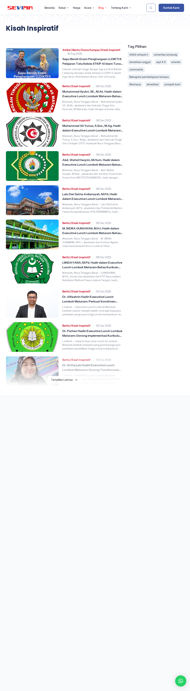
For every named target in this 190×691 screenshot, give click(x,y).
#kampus (135, 84)
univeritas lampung (165, 54)
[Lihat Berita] (32, 63)
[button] (180, 681)
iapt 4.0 (161, 62)
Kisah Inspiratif (110, 50)
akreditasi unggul (140, 62)
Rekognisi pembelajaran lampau (149, 77)
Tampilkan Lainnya (62, 379)
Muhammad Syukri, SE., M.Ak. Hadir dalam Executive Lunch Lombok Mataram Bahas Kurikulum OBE (91, 96)
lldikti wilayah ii (138, 54)
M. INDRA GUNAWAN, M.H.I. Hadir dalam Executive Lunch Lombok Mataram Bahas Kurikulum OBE (91, 232)
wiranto (175, 62)
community (136, 69)
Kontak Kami (171, 7)
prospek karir (172, 84)
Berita (76, 50)
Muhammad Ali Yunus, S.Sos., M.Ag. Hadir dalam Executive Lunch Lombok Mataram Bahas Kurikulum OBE (91, 130)
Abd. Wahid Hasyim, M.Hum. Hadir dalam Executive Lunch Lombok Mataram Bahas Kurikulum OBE (91, 164)
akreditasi (153, 84)
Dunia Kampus (90, 50)
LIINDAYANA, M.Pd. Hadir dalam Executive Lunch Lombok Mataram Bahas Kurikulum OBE (92, 267)
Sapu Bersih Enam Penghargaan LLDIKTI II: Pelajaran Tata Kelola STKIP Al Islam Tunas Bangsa (92, 63)
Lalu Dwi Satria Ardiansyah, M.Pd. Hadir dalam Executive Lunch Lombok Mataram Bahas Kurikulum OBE (91, 198)
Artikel (66, 50)
